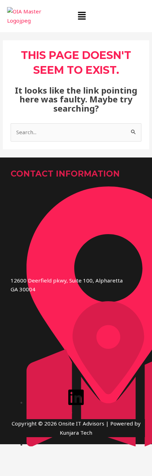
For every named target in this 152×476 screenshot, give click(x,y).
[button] (82, 16)
